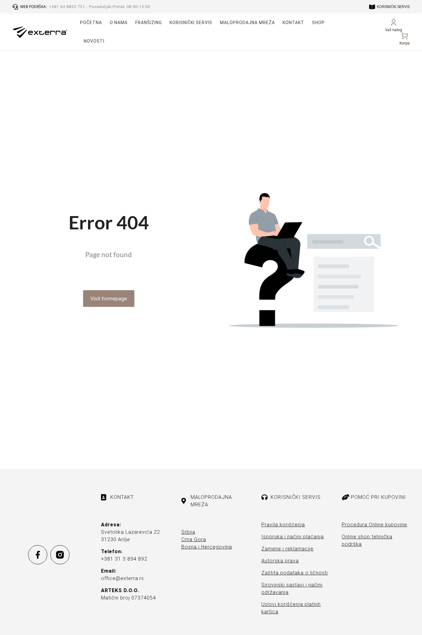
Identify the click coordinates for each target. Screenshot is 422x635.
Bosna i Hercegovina (206, 547)
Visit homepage (109, 298)
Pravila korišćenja (283, 525)
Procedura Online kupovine (374, 525)
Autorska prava (280, 561)
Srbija (188, 532)
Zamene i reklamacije (287, 549)
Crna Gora (193, 539)
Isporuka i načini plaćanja (292, 537)
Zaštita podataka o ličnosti (294, 573)
